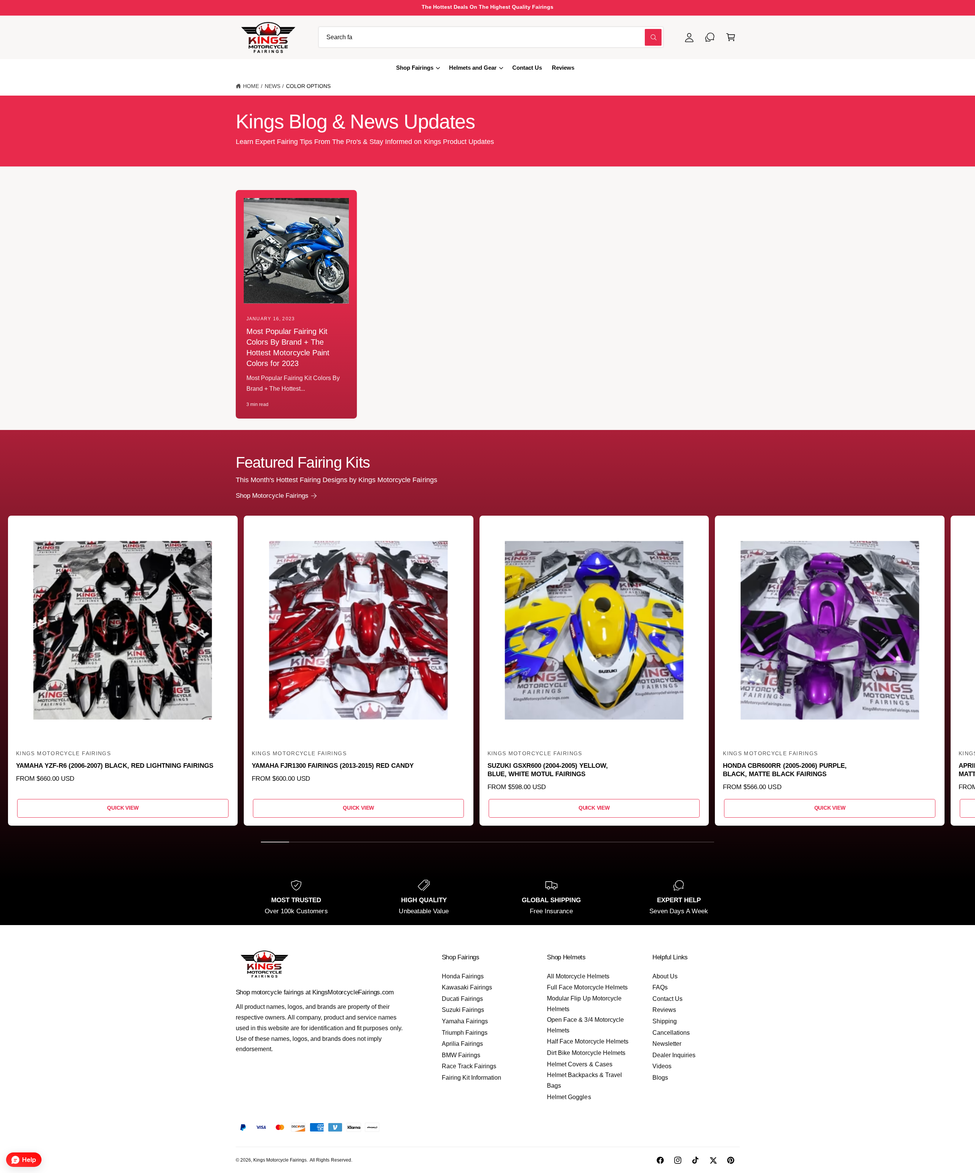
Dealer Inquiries (673, 1055)
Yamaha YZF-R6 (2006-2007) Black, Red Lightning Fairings (114, 765)
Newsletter (666, 1043)
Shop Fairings (414, 68)
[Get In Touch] (710, 37)
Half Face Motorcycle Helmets (587, 1041)
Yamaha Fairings (465, 1021)
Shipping (664, 1021)
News (272, 86)
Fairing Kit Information (471, 1077)
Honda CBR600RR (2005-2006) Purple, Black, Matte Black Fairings (785, 770)
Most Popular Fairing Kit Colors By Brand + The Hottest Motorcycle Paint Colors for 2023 (287, 347)
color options (308, 86)
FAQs (660, 987)
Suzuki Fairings (463, 1010)
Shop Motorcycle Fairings (272, 495)
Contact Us (667, 999)
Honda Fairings (463, 976)
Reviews (664, 1010)
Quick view (122, 808)
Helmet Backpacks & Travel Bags (584, 1080)
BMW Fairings (461, 1055)
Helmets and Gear (473, 68)
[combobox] (490, 37)
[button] (730, 37)
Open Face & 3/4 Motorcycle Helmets (585, 1025)
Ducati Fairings (462, 999)
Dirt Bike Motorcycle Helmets (586, 1053)
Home (251, 86)
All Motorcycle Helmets (578, 976)
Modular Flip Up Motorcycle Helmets (584, 1003)
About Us (665, 976)
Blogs (660, 1077)
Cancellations (671, 1032)
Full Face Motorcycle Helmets (587, 987)
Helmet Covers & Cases (579, 1064)
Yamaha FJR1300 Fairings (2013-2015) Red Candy (333, 765)
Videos (661, 1066)
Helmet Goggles (569, 1097)
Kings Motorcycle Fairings (280, 1160)
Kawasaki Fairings (467, 987)
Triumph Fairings (465, 1032)
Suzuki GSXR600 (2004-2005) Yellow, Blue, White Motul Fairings (548, 770)
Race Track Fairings (469, 1066)
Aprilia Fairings (462, 1043)
